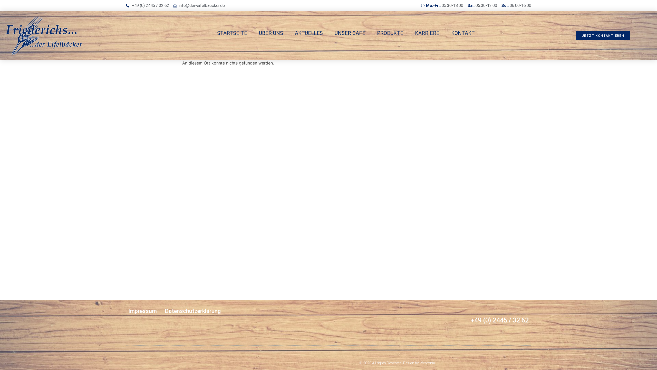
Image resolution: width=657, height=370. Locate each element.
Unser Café (350, 33)
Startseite (232, 33)
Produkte (390, 33)
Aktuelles (309, 33)
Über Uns (271, 33)
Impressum (142, 311)
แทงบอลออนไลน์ (157, 353)
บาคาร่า (133, 353)
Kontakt (463, 33)
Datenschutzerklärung (193, 311)
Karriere (427, 33)
